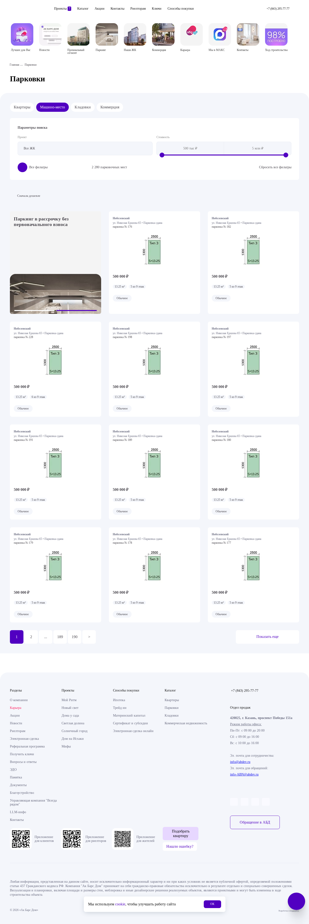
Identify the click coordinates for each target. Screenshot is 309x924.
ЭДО (13, 769)
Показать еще (267, 637)
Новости (16, 723)
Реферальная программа (27, 746)
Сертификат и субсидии (130, 723)
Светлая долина (73, 723)
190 (74, 637)
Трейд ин (119, 708)
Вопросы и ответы (23, 762)
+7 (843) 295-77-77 (244, 690)
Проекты (62, 8)
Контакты (117, 8)
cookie (120, 904)
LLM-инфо (18, 812)
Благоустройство (22, 793)
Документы (18, 785)
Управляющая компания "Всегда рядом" (33, 802)
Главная (14, 64)
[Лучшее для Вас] (22, 34)
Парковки (172, 708)
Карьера (15, 708)
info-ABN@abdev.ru (244, 774)
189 (60, 637)
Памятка (16, 777)
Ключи (157, 8)
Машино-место (52, 107)
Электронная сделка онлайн (133, 731)
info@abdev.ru (240, 762)
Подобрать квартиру (181, 833)
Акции (100, 8)
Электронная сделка (24, 739)
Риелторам (138, 8)
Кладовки (83, 107)
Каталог (83, 8)
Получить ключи (22, 754)
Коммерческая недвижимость (186, 723)
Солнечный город (74, 731)
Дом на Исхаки (73, 739)
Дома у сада (70, 715)
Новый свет (70, 708)
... (45, 637)
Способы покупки (181, 8)
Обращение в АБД (255, 822)
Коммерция (109, 107)
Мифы (66, 746)
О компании (19, 700)
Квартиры (22, 107)
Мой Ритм (69, 700)
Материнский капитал (129, 715)
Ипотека (119, 700)
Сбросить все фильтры (275, 167)
